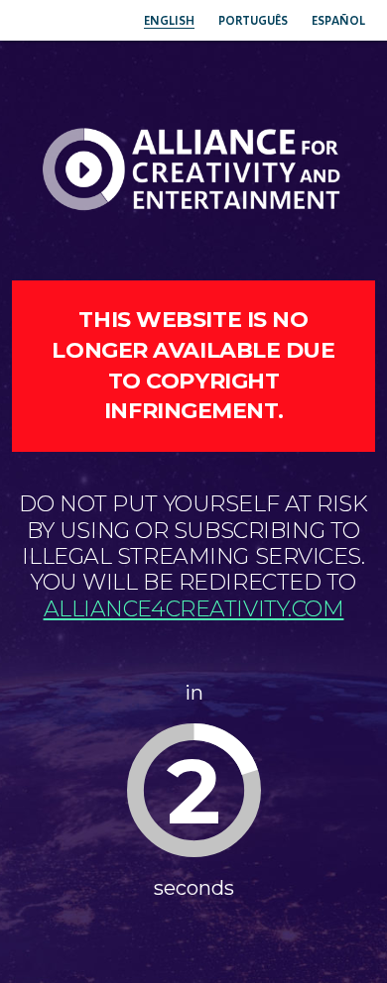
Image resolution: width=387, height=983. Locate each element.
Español (338, 20)
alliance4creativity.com (194, 609)
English (169, 20)
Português (253, 20)
